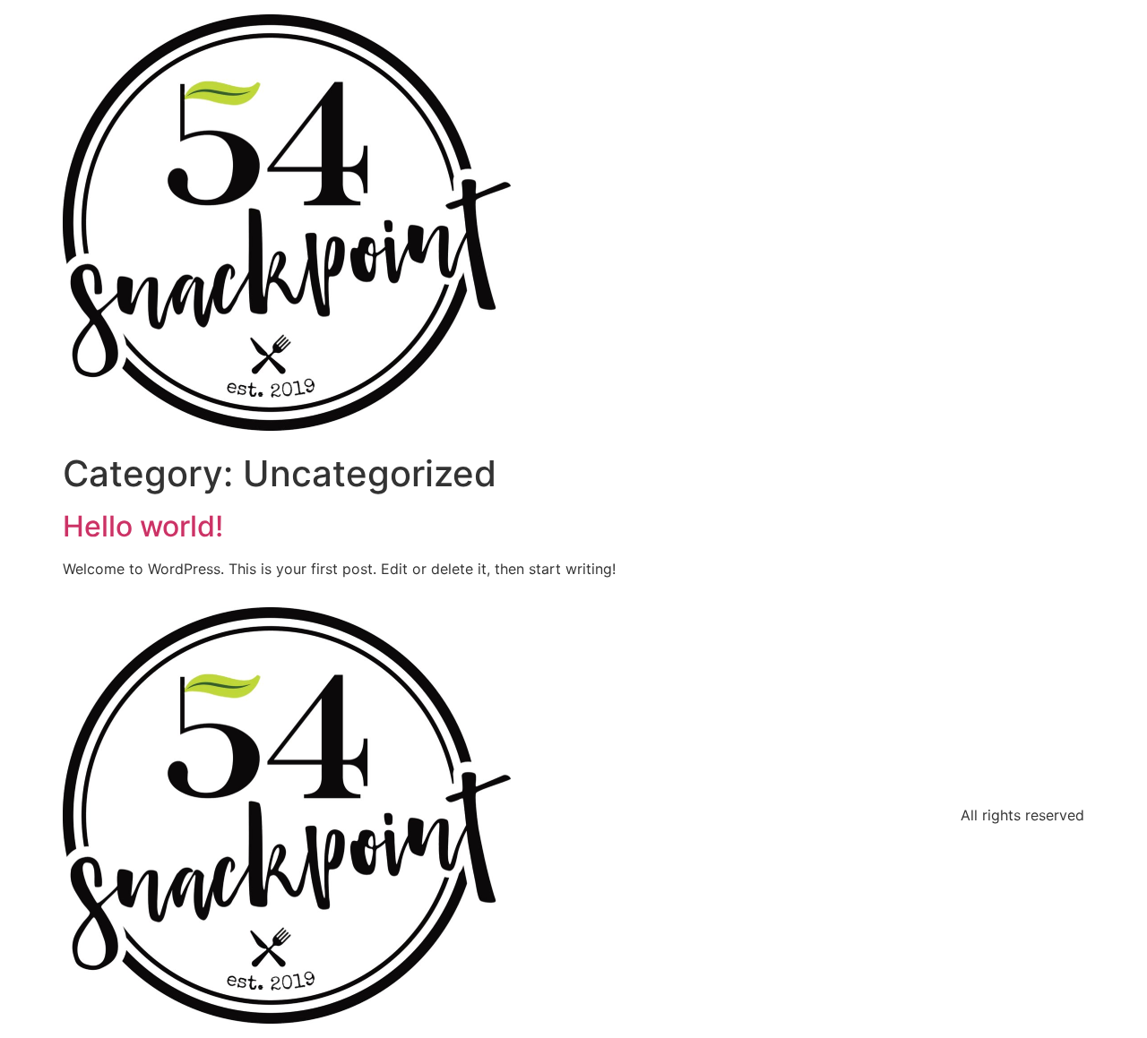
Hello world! (143, 526)
